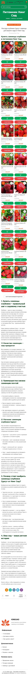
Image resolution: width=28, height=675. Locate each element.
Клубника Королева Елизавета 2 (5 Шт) (19, 280)
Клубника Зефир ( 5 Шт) (19, 195)
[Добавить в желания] (11, 43)
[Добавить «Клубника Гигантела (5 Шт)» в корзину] (7, 174)
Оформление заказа (7, 660)
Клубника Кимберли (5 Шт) (20, 252)
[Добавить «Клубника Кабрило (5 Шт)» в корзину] (20, 231)
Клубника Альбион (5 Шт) (6, 82)
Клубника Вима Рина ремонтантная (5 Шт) (6, 139)
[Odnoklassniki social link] (6, 589)
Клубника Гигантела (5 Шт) (7, 167)
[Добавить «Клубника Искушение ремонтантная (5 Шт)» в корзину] (7, 231)
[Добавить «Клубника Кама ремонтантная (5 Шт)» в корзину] (7, 259)
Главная (8, 18)
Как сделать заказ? (8, 639)
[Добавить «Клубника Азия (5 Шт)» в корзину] (7, 61)
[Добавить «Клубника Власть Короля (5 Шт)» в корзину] (20, 146)
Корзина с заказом (7, 652)
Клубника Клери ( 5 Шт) (7, 279)
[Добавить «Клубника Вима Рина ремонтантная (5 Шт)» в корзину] (7, 146)
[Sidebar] (2, 204)
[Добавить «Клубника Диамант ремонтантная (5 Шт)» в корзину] (7, 203)
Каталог (4, 647)
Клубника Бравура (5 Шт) (19, 82)
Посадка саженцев (7, 663)
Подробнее (7, 65)
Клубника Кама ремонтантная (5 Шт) (6, 252)
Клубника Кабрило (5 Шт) (19, 223)
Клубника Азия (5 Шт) (6, 55)
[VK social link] (14, 589)
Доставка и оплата (8, 636)
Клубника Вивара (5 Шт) (6, 110)
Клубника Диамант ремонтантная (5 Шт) (6, 195)
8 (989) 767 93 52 (19, 2)
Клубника (3, 56)
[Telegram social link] (17, 589)
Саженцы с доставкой (16, 18)
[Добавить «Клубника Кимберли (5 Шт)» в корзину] (20, 259)
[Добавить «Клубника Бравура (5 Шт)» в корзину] (20, 90)
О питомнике (6, 633)
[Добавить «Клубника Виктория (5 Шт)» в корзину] (20, 118)
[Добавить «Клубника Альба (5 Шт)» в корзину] (20, 61)
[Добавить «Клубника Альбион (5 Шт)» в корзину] (7, 90)
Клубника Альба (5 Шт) (20, 55)
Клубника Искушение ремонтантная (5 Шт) (6, 223)
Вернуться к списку (14, 595)
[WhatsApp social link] (10, 589)
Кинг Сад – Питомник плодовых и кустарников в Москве (13, 672)
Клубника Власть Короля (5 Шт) (18, 139)
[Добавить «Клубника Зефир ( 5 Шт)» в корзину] (20, 203)
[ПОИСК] (25, 7)
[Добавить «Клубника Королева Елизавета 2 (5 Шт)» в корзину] (20, 288)
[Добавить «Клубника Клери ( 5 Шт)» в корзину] (7, 286)
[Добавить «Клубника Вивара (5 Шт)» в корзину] (7, 118)
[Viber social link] (21, 589)
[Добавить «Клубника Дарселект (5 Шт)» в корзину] (20, 174)
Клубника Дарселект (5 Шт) (20, 167)
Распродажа (5, 649)
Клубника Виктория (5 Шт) (20, 110)
